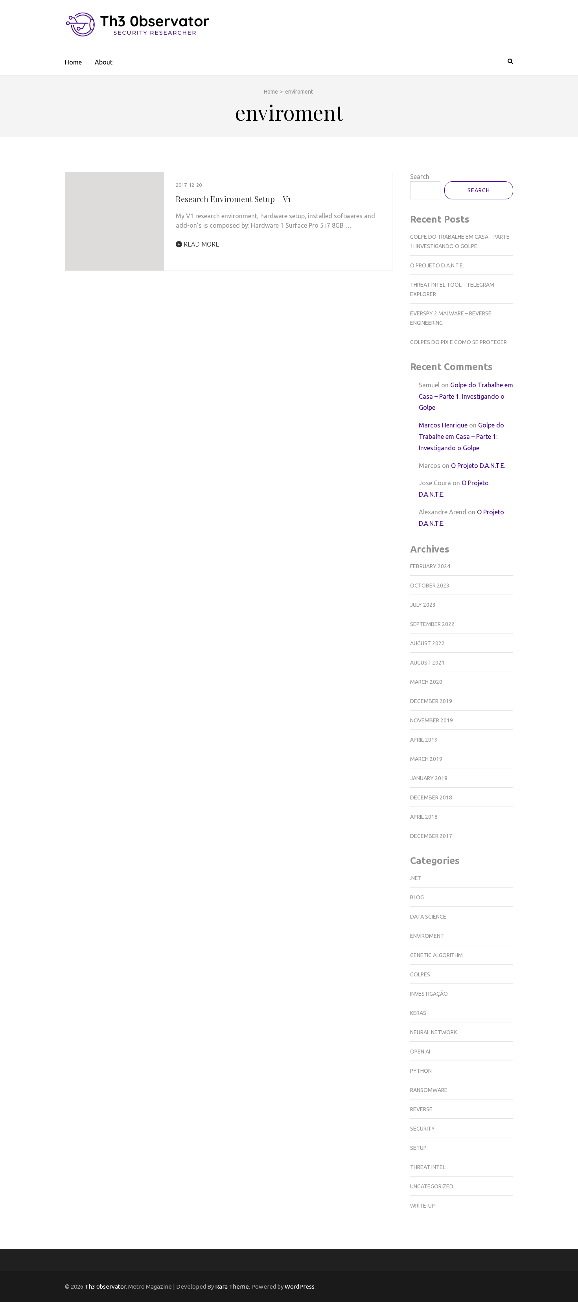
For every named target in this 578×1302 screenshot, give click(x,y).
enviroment (427, 936)
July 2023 (423, 605)
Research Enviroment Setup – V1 (233, 198)
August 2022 (427, 643)
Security (422, 1128)
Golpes (420, 974)
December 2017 (431, 836)
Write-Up (422, 1206)
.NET (416, 878)
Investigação (429, 994)
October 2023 (429, 585)
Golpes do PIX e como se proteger (458, 342)
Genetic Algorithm (436, 955)
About (103, 62)
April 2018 (424, 817)
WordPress (300, 1286)
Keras (418, 1013)
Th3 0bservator (105, 1286)
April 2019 (424, 740)
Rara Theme (232, 1286)
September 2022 (432, 624)
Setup (418, 1148)
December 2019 (431, 701)
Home (73, 62)
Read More (200, 244)
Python (421, 1071)
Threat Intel (427, 1167)
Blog (417, 897)
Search (419, 176)
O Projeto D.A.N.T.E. (437, 265)
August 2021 (427, 662)
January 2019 (428, 778)
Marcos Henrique (443, 425)
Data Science (428, 916)
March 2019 (426, 759)
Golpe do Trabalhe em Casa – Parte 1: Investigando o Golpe (466, 396)
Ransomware (428, 1090)
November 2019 (431, 720)
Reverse (421, 1109)
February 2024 (430, 566)
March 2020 (426, 682)
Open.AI (420, 1051)
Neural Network (433, 1032)
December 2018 (431, 797)
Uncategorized (431, 1186)
